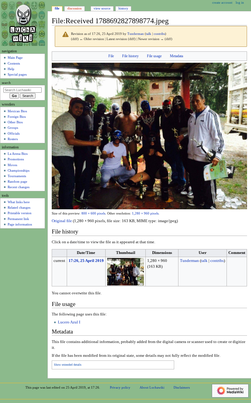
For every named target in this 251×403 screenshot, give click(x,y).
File (111, 56)
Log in (240, 2)
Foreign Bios (17, 116)
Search (6, 82)
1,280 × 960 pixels (145, 213)
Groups (13, 127)
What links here (19, 202)
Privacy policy (120, 387)
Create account (222, 2)
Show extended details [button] (67, 364)
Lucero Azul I (69, 322)
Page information (20, 224)
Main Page (15, 57)
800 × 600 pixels (93, 213)
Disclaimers (182, 387)
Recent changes (18, 187)
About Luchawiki (152, 387)
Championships (18, 170)
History (123, 8)
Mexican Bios (17, 111)
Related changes (19, 207)
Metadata (176, 56)
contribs (159, 33)
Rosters (13, 139)
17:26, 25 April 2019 (86, 261)
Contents (14, 63)
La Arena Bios (18, 153)
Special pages (17, 74)
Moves (12, 165)
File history (130, 56)
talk (148, 33)
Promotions (16, 159)
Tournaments (17, 176)
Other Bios (15, 122)
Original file (62, 221)
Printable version (20, 213)
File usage (154, 56)
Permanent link (18, 219)
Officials (14, 133)
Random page (17, 181)
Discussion (74, 8)
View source (102, 8)
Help (11, 69)
